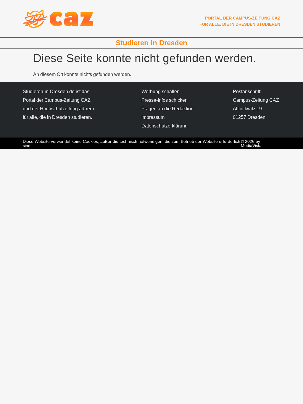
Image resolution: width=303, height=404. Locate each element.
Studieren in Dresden (151, 43)
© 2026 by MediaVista (251, 143)
